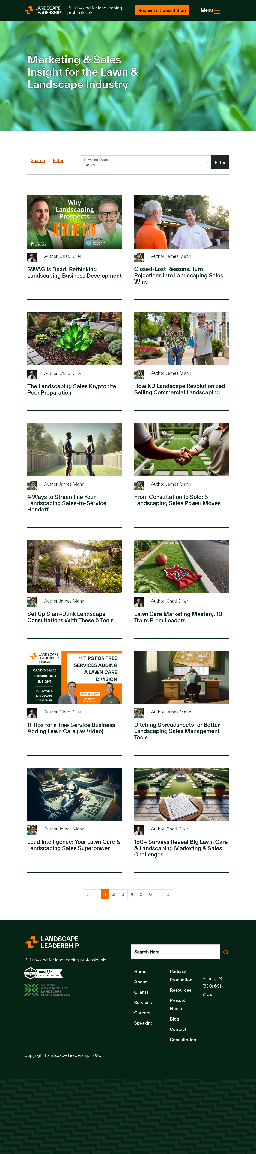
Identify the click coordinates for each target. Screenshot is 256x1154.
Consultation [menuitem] (183, 1039)
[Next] (159, 894)
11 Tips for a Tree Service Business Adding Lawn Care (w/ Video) (71, 728)
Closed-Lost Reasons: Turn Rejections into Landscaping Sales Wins (178, 275)
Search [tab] (38, 160)
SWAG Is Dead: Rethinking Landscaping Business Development (74, 272)
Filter (220, 162)
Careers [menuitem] (142, 1012)
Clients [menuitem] (141, 992)
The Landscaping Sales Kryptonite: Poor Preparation (72, 389)
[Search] (226, 951)
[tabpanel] (155, 162)
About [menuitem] (140, 981)
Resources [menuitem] (180, 990)
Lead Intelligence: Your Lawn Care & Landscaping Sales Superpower (73, 844)
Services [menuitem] (143, 1002)
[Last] (168, 894)
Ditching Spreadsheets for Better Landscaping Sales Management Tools (177, 731)
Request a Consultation (162, 10)
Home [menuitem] (140, 971)
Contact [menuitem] (178, 1029)
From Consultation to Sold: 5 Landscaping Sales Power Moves (177, 500)
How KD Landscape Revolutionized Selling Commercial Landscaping (179, 389)
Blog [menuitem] (174, 1018)
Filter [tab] (58, 160)
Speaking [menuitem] (143, 1023)
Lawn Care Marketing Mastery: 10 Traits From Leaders (178, 617)
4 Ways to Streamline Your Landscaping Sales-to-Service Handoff (66, 503)
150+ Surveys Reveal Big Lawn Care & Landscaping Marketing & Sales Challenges (181, 848)
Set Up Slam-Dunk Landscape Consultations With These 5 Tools (70, 617)
